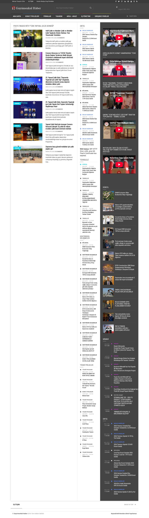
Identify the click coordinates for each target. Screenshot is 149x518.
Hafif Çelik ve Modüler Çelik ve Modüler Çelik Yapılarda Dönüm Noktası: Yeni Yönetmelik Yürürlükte (59, 33)
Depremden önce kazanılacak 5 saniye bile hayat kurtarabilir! (125, 279)
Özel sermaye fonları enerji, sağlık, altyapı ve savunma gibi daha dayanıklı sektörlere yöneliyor (124, 244)
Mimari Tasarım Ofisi (18, 1)
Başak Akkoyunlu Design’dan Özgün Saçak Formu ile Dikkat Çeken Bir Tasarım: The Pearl (124, 349)
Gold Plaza (85, 424)
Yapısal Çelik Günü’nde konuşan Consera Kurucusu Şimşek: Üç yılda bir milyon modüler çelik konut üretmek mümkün (59, 126)
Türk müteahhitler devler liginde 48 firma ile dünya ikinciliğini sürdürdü (122, 316)
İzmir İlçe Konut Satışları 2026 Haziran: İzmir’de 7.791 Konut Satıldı (89, 96)
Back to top (129, 504)
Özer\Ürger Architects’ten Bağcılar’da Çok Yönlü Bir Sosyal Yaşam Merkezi (127, 390)
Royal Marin (85, 448)
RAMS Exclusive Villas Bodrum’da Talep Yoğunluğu (88, 249)
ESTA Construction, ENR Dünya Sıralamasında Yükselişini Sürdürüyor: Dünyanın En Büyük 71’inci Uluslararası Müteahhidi (124, 268)
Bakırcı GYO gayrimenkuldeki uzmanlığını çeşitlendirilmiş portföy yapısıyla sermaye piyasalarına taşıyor (124, 208)
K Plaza (84, 440)
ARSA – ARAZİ (72, 16)
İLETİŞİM (30, 1)
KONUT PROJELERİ (32, 16)
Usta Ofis (85, 416)
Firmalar (47, 16)
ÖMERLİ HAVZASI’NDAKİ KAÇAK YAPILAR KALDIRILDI (124, 291)
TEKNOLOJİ (85, 78)
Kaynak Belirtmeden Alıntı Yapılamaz (124, 513)
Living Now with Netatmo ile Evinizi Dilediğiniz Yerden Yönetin (89, 212)
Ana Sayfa (17, 16)
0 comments (60, 37)
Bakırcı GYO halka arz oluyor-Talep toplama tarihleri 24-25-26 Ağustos (89, 299)
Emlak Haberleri (87, 30)
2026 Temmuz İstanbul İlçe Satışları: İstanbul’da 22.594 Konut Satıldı (125, 428)
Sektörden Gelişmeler (89, 255)
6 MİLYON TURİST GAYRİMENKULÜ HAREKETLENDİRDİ (87, 339)
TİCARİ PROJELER (87, 369)
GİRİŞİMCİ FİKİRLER (102, 16)
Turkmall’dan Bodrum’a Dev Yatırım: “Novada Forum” (88, 385)
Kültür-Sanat (118, 395)
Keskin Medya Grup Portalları (45, 1)
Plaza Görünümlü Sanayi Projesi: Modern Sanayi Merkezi (89, 406)
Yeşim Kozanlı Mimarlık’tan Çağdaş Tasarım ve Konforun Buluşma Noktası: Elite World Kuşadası (123, 380)
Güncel (17, 32)
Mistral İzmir (85, 396)
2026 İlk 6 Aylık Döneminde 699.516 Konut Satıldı (122, 485)
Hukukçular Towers (87, 432)
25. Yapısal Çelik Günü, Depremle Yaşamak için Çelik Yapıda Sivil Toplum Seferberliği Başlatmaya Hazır (60, 104)
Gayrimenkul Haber (20, 513)
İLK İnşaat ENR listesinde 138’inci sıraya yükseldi (123, 230)
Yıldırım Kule (85, 456)
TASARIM (59, 16)
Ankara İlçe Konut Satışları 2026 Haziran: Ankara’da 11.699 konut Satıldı (89, 108)
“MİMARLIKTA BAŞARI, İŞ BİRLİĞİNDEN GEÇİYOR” (122, 413)
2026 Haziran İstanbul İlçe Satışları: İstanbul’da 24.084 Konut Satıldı (125, 475)
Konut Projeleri (87, 391)
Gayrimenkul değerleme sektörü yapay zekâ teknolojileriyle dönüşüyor (89, 84)
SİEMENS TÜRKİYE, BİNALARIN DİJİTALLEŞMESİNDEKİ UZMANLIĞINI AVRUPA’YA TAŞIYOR (89, 198)
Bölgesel (85, 90)
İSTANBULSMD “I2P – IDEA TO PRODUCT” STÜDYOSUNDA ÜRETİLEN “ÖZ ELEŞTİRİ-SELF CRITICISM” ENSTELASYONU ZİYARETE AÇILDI (123, 401)
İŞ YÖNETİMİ (85, 16)
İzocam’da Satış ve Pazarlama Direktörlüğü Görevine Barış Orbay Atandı (124, 219)
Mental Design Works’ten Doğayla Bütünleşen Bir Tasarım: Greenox (124, 359)
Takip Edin (133, 16)
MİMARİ (116, 343)
